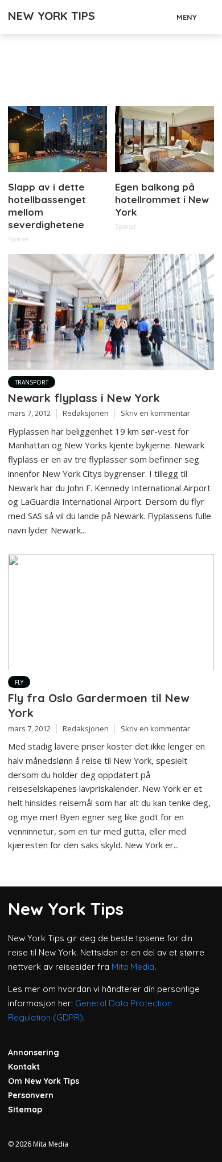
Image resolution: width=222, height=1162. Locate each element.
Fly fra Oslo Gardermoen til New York (98, 705)
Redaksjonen (86, 413)
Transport (31, 382)
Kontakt (24, 1067)
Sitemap (25, 1109)
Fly (19, 682)
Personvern (31, 1095)
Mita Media (133, 966)
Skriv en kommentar (155, 413)
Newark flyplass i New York (84, 398)
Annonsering (33, 1052)
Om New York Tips (43, 1081)
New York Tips (51, 16)
